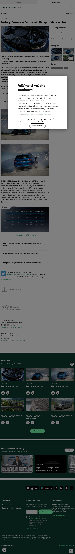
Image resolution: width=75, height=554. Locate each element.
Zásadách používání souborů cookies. (37, 114)
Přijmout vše (48, 119)
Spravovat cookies (37, 125)
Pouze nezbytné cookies (29, 119)
